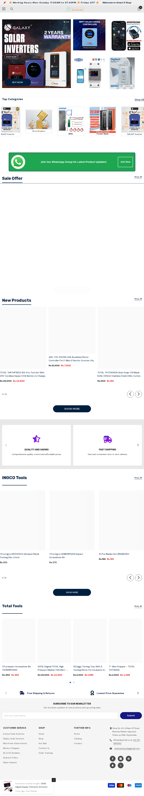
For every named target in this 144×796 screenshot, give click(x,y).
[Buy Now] (36, 53)
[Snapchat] (113, 765)
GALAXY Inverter (23, 134)
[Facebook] (113, 759)
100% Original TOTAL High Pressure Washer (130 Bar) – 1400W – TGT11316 (52, 668)
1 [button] (70, 682)
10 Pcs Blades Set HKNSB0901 (114, 554)
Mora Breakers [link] (54, 131)
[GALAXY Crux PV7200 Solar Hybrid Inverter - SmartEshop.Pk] (23, 120)
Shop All (139, 99)
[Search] (12, 9)
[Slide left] (130, 275)
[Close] (54, 780)
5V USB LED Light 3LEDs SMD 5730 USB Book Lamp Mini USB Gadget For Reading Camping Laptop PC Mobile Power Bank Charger (120, 258)
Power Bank (119, 133)
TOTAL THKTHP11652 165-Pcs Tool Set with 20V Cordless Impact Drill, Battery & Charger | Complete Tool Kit (23, 374)
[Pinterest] (129, 759)
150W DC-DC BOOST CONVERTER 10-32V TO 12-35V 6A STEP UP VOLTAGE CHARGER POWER (23, 258)
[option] (19, 649)
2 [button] (73, 682)
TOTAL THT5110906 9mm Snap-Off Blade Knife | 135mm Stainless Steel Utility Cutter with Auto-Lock (118, 374)
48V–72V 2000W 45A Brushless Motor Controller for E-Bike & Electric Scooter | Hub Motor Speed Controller (72, 359)
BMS (87, 133)
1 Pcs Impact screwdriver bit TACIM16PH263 (16, 668)
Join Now (125, 162)
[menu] (3, 9)
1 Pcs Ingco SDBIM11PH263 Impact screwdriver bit (66, 556)
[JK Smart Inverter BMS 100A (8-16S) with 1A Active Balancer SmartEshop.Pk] (87, 120)
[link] (55, 119)
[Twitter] (121, 765)
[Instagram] (121, 759)
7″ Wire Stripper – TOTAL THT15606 (122, 668)
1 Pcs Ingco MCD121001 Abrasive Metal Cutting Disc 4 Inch (19, 556)
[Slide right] (138, 275)
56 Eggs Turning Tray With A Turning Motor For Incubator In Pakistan (89, 668)
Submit (131, 715)
